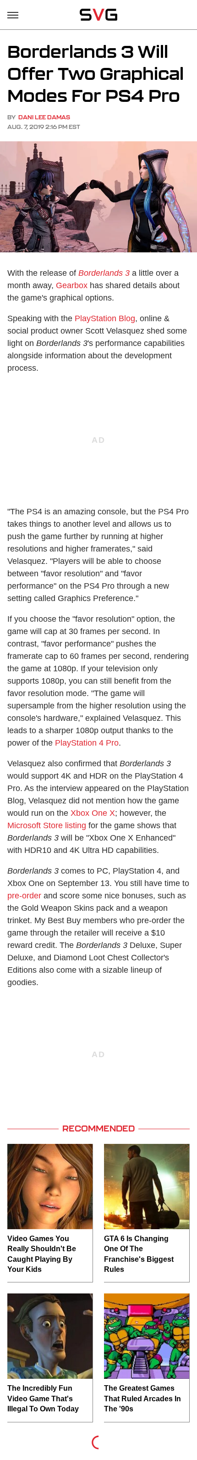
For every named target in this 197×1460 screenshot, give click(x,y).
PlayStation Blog (105, 318)
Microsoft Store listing (46, 825)
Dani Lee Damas (44, 117)
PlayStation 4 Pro (87, 742)
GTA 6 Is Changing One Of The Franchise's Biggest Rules (139, 1254)
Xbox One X (93, 813)
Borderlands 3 (104, 273)
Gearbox (72, 285)
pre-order (24, 895)
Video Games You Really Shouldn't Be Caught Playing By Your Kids (41, 1254)
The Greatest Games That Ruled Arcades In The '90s (142, 1398)
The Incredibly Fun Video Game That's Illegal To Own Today (43, 1398)
